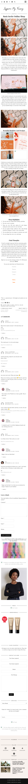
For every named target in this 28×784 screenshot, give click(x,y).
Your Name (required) (14, 658)
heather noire (9, 402)
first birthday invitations (13, 64)
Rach (6, 434)
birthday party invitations (7, 61)
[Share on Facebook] (5, 302)
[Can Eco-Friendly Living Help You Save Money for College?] (5, 763)
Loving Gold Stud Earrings (21, 310)
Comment (3, 502)
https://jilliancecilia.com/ (6, 472)
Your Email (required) (14, 663)
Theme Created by (14, 782)
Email (2, 523)
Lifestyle (14, 13)
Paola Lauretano (10, 351)
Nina (6, 337)
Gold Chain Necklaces (6, 310)
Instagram (14, 272)
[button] (26, 2)
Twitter (14, 274)
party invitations (10, 306)
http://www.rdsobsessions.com (7, 441)
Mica (6, 370)
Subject (14, 669)
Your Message (14, 675)
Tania (7, 388)
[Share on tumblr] (9, 302)
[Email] (12, 2)
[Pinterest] (4, 2)
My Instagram (4, 363)
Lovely (7, 321)
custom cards (6, 305)
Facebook (14, 266)
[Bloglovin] (9, 2)
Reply (3, 333)
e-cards (12, 305)
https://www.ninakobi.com (6, 344)
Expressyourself (4, 361)
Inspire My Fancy (14, 8)
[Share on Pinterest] (7, 302)
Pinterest (14, 269)
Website (2, 529)
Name (2, 518)
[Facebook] (7, 2)
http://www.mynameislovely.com (8, 330)
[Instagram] (1, 2)
